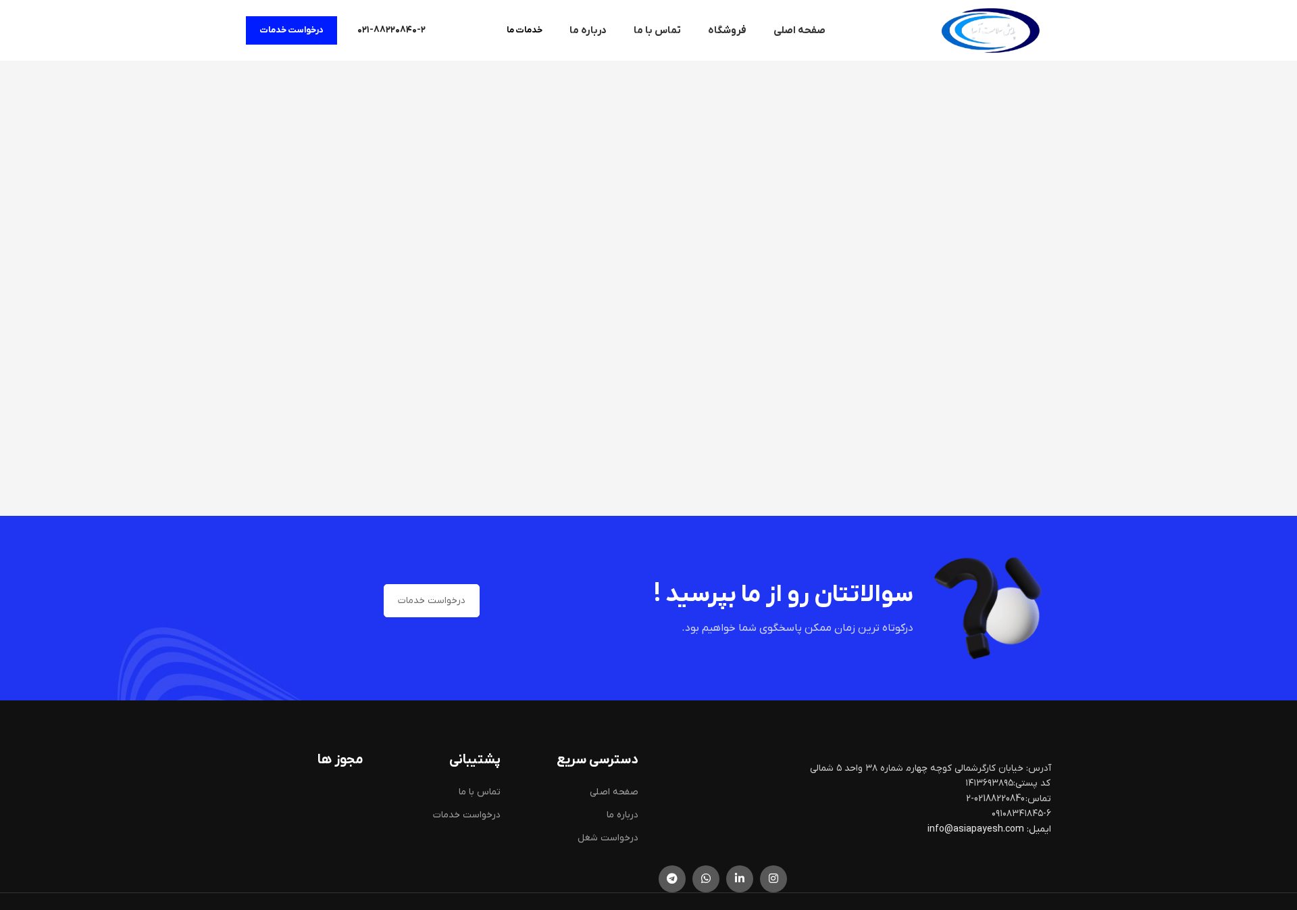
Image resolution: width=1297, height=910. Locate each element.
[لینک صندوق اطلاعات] (391, 30)
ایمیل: (1039, 829)
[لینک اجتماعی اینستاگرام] (773, 878)
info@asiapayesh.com (977, 829)
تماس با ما (480, 792)
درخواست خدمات (291, 30)
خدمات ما (524, 30)
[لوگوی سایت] (990, 30)
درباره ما (622, 815)
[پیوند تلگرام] (672, 878)
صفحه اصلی (614, 792)
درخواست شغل (608, 838)
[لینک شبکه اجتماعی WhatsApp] (705, 878)
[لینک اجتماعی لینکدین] (739, 878)
